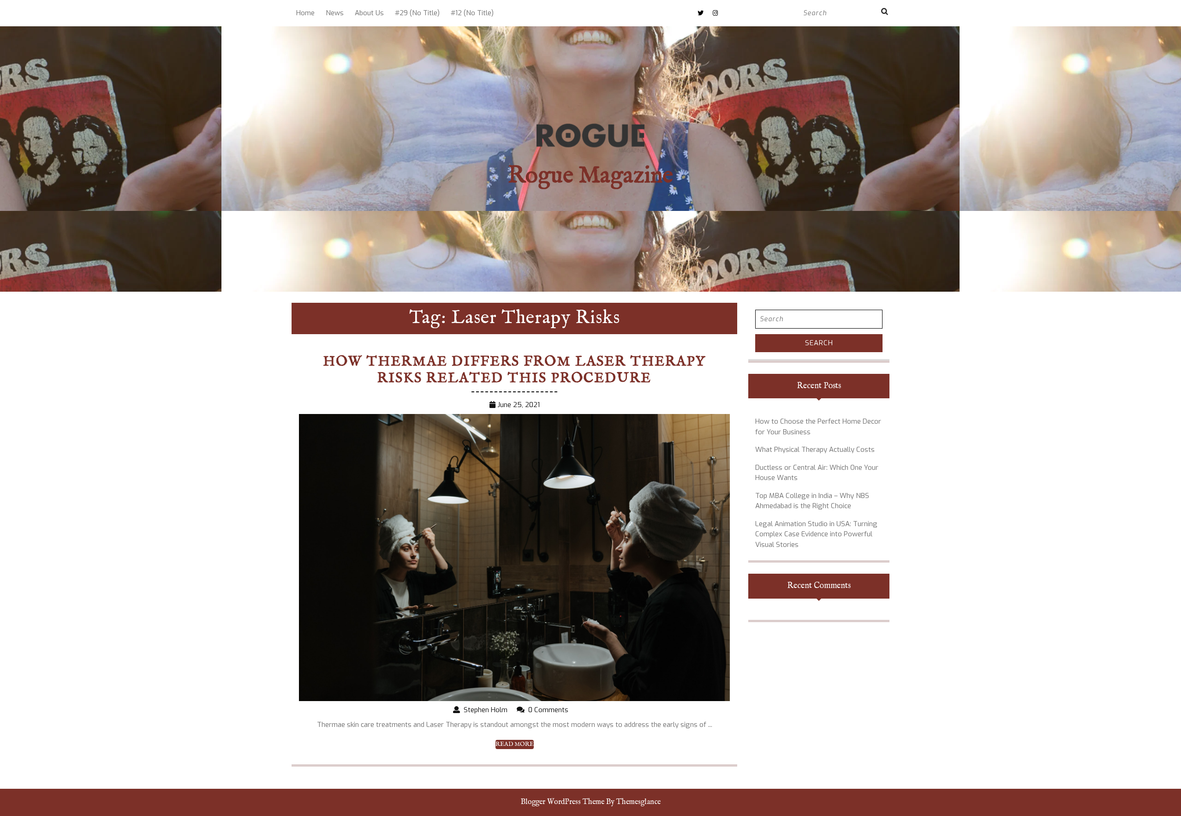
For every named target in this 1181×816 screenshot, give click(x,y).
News (335, 13)
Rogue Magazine (590, 176)
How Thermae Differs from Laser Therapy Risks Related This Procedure (514, 370)
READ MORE (514, 744)
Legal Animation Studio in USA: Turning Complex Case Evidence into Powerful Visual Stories (816, 534)
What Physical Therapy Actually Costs (815, 449)
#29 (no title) (417, 13)
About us (369, 13)
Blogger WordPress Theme (562, 802)
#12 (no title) (472, 13)
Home (305, 13)
